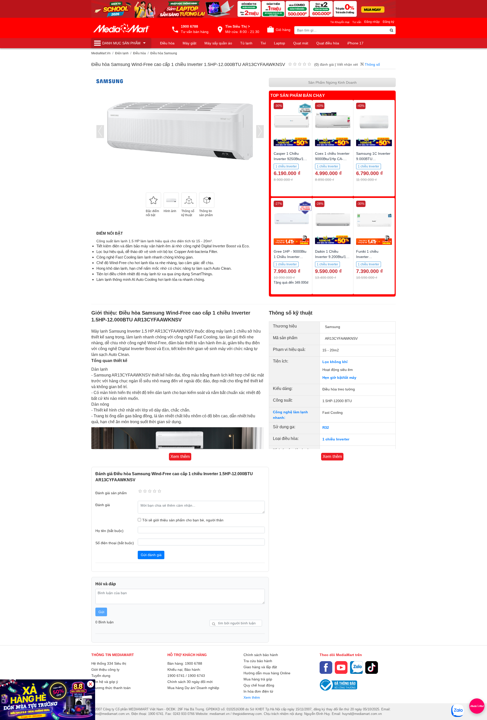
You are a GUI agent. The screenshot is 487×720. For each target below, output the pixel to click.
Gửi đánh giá (151, 555)
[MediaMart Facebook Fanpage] (326, 667)
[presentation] (100, 131)
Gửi (101, 612)
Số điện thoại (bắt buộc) (114, 543)
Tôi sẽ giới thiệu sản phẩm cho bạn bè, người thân (182, 520)
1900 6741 (176, 676)
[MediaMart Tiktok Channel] (371, 667)
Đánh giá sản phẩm (111, 493)
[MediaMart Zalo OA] (356, 667)
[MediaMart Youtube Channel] (341, 667)
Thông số (372, 64)
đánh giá (327, 64)
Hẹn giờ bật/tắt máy (339, 377)
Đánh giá (102, 505)
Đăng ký (388, 22)
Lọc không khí (334, 362)
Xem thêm (252, 697)
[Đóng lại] (90, 684)
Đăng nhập (372, 22)
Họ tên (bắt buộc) (109, 531)
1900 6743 (196, 676)
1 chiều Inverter (335, 439)
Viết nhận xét (347, 64)
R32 (325, 427)
